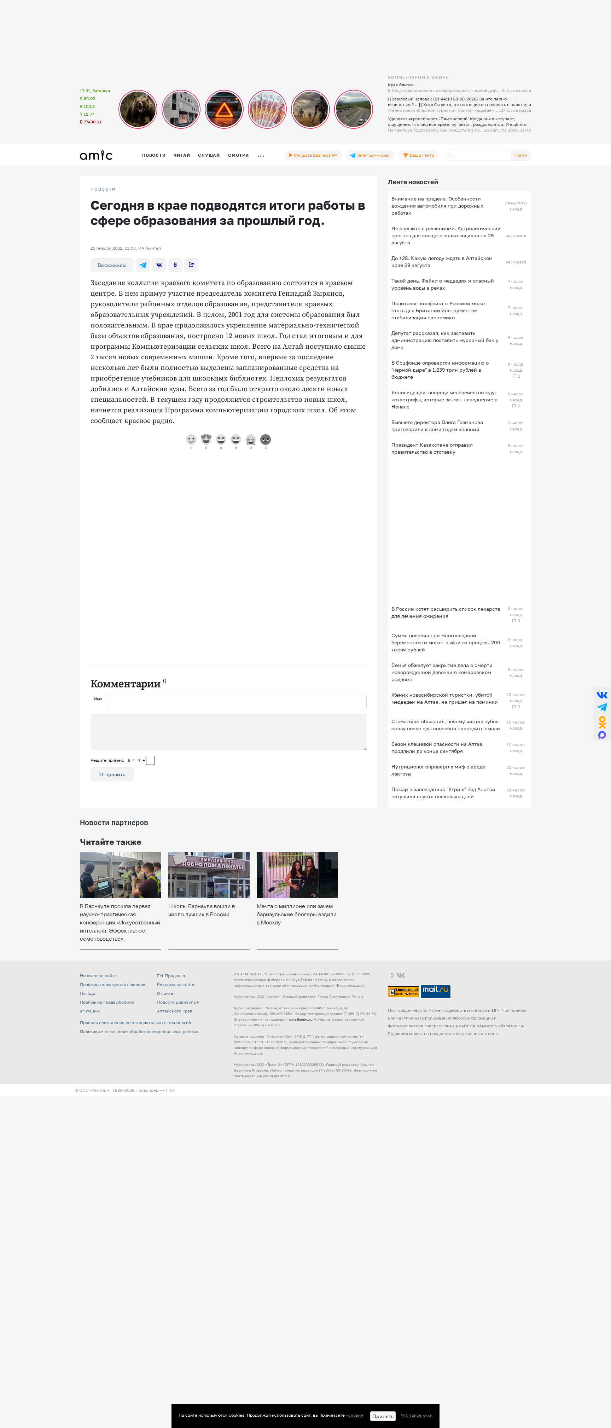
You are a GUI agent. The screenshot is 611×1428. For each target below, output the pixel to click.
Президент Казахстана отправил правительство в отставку (432, 448)
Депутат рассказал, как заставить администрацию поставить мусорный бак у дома (445, 340)
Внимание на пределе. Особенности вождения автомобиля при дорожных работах (437, 206)
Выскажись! (112, 265)
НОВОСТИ (103, 189)
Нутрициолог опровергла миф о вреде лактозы (438, 770)
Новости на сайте (98, 975)
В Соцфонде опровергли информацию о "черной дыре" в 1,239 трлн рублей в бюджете (440, 370)
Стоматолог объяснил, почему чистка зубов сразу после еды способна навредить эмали (445, 724)
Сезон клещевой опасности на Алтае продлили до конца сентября (436, 747)
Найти (520, 155)
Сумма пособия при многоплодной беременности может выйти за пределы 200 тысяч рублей (445, 642)
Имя (98, 698)
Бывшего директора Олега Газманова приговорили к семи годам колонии (437, 425)
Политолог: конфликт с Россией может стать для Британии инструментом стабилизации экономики (439, 310)
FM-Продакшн (171, 975)
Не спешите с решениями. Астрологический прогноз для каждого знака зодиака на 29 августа (446, 235)
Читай (182, 155)
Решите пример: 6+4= (118, 760)
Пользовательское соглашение (112, 984)
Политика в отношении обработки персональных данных (139, 1031)
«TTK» (169, 1090)
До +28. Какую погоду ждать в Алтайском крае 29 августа (442, 261)
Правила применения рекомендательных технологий (135, 1022)
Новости (153, 155)
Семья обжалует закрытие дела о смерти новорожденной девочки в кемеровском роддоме (442, 672)
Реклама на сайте (175, 984)
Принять (383, 1416)
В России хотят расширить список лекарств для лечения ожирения (445, 612)
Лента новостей (413, 182)
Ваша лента (421, 155)
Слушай (209, 155)
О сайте (165, 993)
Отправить (112, 774)
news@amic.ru (300, 1019)
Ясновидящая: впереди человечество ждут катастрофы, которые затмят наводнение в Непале (444, 399)
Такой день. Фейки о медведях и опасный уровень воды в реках (442, 284)
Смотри (238, 155)
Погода (87, 993)
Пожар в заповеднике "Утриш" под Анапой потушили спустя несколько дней (443, 792)
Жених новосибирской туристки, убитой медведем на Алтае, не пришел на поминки (444, 698)
